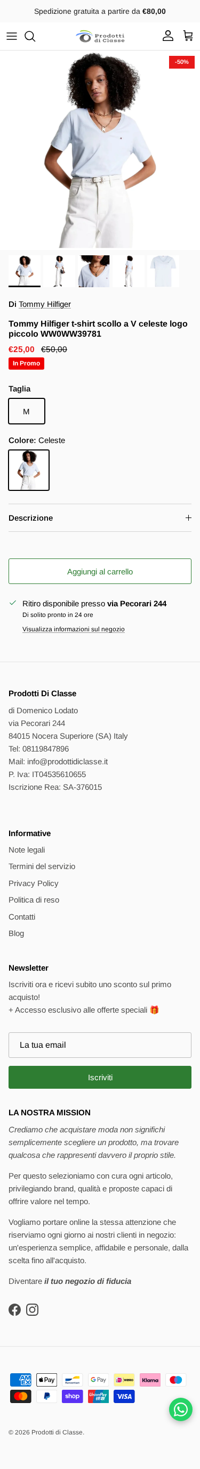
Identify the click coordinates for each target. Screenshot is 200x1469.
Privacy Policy (34, 883)
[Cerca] (35, 36)
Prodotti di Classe (57, 1432)
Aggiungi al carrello (100, 571)
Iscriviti (100, 1077)
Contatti (22, 916)
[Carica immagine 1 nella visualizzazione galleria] (100, 150)
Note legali (27, 849)
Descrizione (31, 517)
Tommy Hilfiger (45, 303)
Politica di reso (34, 899)
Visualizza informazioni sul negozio (73, 629)
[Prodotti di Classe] (100, 36)
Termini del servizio (42, 866)
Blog (16, 933)
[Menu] (11, 36)
